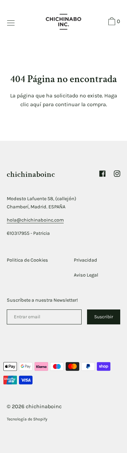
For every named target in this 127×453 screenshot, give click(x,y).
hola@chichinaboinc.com (35, 220)
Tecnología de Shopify (27, 419)
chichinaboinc (44, 406)
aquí (35, 104)
